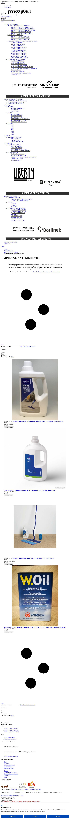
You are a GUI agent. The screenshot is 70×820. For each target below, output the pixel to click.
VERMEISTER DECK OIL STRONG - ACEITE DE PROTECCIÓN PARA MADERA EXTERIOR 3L (35, 627)
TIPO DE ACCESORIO (11, 252)
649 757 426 (15, 747)
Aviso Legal (14, 789)
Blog (5, 762)
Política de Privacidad (35, 789)
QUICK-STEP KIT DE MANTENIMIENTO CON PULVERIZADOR (33, 558)
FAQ (5, 777)
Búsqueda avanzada (6, 16)
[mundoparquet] (20, 13)
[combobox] (8, 15)
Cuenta (3, 246)
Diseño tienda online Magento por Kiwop (12, 795)
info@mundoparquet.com (11, 756)
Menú (2, 21)
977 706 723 (7, 747)
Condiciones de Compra (10, 772)
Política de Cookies (23, 789)
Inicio (5, 249)
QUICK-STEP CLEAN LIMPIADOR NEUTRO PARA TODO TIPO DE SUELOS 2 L (29, 490)
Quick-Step (9, 737)
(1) (11, 558)
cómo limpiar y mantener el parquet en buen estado (46, 272)
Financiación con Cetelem (11, 774)
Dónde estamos (8, 766)
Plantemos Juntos (8, 768)
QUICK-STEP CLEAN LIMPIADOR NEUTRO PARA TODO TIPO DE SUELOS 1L (38, 421)
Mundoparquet (10, 739)
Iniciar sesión (7, 7)
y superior (11, 731)
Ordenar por (4, 346)
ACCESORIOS (8, 251)
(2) (11, 421)
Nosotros (6, 763)
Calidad (6, 771)
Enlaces (3, 3)
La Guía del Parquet (9, 765)
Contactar (6, 775)
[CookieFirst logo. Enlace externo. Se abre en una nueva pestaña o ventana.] (2, 805)
